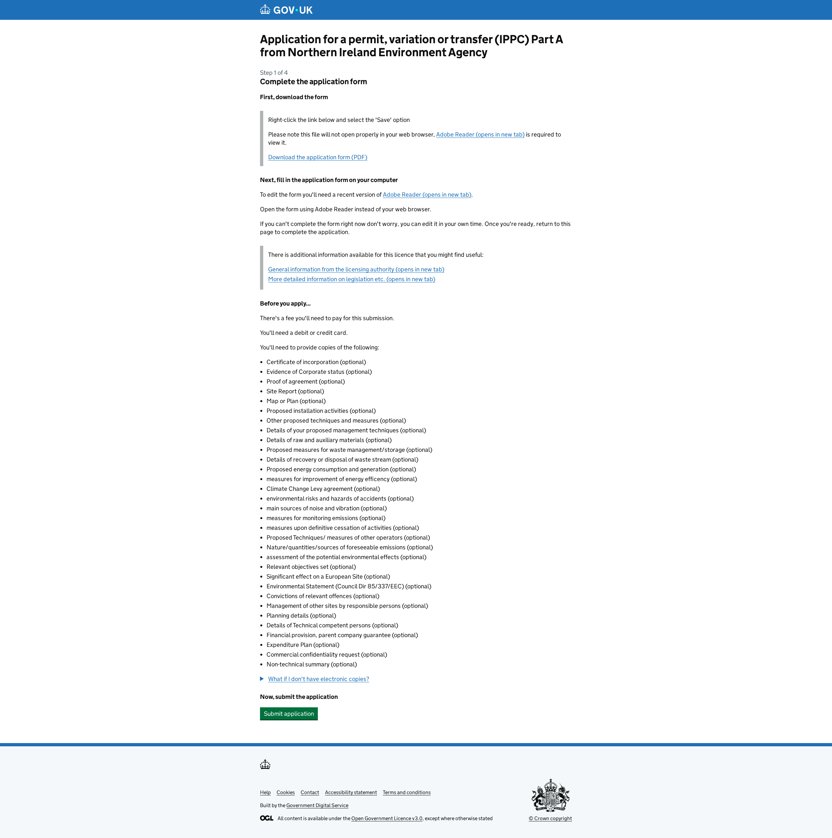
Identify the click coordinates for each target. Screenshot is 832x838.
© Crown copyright (550, 818)
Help (265, 792)
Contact (310, 792)
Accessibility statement (351, 792)
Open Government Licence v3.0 (386, 818)
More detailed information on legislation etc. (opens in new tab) (351, 279)
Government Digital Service (317, 805)
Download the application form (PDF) (317, 157)
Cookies (286, 792)
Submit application (289, 713)
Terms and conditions (407, 792)
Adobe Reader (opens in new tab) (480, 134)
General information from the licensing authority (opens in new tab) (356, 269)
